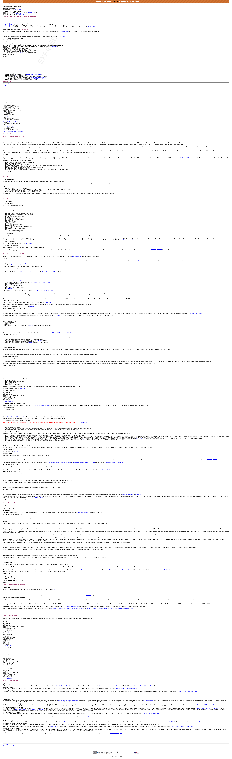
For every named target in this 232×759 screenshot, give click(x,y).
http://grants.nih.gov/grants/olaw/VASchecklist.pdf (50, 553)
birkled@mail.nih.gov (9, 666)
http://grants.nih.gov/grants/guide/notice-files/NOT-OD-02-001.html (208, 708)
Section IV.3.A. (22, 388)
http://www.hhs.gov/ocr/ (53, 726)
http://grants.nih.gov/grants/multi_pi (128, 239)
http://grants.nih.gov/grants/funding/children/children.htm (151, 713)
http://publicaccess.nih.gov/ (200, 721)
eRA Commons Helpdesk (140, 438)
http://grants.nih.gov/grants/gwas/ (41, 497)
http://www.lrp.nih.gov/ (81, 742)
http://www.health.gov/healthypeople (116, 733)
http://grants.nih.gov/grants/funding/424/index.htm (54, 485)
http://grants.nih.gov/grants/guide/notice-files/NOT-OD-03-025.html (182, 726)
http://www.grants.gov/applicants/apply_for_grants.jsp (42, 405)
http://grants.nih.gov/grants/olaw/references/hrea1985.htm (109, 685)
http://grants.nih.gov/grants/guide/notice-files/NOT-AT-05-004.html (84, 462)
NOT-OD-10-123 (84, 422)
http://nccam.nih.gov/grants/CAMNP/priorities (183, 157)
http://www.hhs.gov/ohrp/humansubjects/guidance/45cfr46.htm (126, 688)
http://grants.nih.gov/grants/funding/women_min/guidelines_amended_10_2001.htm (29, 709)
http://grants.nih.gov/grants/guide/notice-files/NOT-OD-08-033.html (165, 721)
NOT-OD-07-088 (31, 497)
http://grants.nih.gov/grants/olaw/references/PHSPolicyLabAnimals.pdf (66, 685)
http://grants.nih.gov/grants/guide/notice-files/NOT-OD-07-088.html (160, 569)
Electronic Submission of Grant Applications (195, 313)
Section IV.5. (88, 595)
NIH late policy (84, 439)
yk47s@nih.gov (8, 645)
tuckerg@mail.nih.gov (9, 678)
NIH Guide (115, 1)
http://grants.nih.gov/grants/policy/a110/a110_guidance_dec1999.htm (204, 704)
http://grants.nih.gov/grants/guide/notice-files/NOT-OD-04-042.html (120, 569)
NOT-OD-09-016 (159, 249)
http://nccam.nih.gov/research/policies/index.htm (123, 599)
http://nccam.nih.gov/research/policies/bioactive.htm (114, 462)
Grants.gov (137, 260)
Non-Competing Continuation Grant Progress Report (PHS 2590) (28, 612)
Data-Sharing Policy (111, 492)
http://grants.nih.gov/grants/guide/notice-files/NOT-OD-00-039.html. (94, 716)
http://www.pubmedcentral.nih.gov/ (69, 721)
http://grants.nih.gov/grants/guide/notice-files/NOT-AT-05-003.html (60, 462)
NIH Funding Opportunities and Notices (9, 745)
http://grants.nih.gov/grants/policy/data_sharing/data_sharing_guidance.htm (85, 569)
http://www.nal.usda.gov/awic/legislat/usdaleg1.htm (143, 685)
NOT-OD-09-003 (153, 249)
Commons (144, 260)
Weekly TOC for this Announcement (9, 744)
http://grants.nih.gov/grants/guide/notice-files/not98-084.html (186, 691)
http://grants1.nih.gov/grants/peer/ (83, 512)
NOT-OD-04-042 (138, 494)
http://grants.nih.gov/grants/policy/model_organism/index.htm (68, 700)
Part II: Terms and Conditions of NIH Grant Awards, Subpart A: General (68, 608)
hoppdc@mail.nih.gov (9, 401)
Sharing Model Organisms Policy (127, 494)
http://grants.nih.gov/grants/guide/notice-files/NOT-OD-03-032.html (126, 492)
